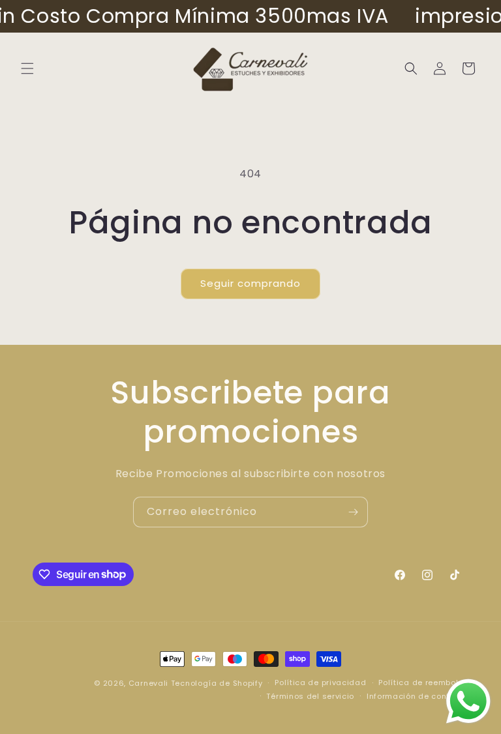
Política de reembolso (423, 682)
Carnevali (148, 683)
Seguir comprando (250, 283)
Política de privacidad (320, 682)
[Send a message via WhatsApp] (468, 701)
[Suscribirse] (353, 512)
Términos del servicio (310, 696)
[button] (27, 68)
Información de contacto (417, 696)
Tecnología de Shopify (217, 683)
